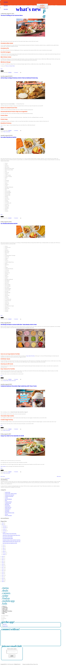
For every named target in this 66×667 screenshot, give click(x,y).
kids (4, 603)
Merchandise (7, 504)
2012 (3, 575)
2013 (3, 573)
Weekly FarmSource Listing (9, 512)
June (4, 546)
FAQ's (6, 500)
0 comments (16, 72)
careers (6, 593)
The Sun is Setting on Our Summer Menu (12, 15)
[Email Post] (20, 72)
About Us (4, 606)
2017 (3, 567)
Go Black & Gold (8, 503)
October (4, 529)
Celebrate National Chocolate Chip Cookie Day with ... (12, 541)
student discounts (8, 508)
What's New (5, 608)
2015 (3, 570)
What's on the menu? (6, 131)
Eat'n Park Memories (8, 499)
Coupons (6, 497)
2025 (3, 524)
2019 (3, 564)
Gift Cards (4, 612)
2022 (3, 559)
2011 (3, 576)
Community (5, 607)
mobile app (8, 600)
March (4, 551)
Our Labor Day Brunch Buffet (8, 137)
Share (2, 68)
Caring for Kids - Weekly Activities (11, 493)
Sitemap (24, 664)
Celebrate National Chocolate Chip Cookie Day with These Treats (19, 386)
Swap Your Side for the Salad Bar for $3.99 (12, 436)
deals (5, 590)
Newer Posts (3, 476)
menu (52, 5)
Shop (3, 613)
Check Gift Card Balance (5, 615)
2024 (3, 556)
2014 (3, 572)
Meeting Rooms (4, 618)
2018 (3, 565)
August (4, 532)
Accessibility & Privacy (29, 664)
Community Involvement (9, 496)
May (4, 548)
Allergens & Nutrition (7, 611)
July (3, 545)
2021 (3, 561)
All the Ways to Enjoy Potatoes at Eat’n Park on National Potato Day (19, 78)
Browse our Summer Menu (10, 65)
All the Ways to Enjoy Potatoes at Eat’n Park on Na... (11, 535)
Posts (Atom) (7, 478)
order (56, 5)
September (5, 530)
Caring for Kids (7, 492)
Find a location (3, 466)
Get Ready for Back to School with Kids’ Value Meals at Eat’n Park (19, 324)
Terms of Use (35, 664)
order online (42, 6)
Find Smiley (5, 609)
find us (51, 7)
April (4, 549)
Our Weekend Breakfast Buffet (9, 223)
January (4, 554)
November (5, 527)
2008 (3, 581)
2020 (3, 562)
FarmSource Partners (8, 501)
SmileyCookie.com (8, 507)
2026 (3, 523)
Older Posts (59, 476)
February (4, 552)
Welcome (6, 514)
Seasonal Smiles (6, 380)
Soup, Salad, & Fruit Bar (30, 355)
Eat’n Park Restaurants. (10, 664)
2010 (3, 578)
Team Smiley (7, 511)
